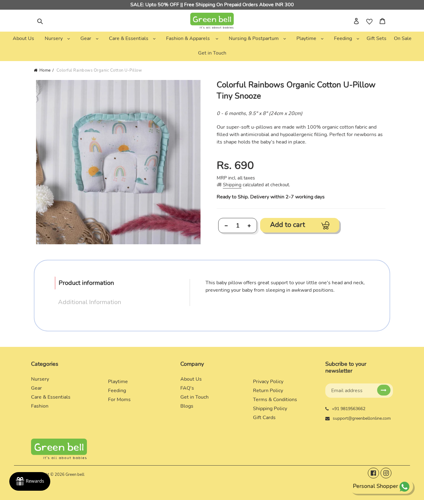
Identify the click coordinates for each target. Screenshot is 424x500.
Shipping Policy (270, 408)
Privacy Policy (268, 381)
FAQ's (187, 388)
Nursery (40, 379)
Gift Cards (264, 417)
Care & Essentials (50, 397)
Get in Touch (194, 397)
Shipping (232, 185)
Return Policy (268, 390)
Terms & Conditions (275, 399)
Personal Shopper (375, 486)
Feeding (117, 390)
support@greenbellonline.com (362, 418)
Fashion (39, 406)
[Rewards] (29, 481)
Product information (86, 283)
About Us (191, 379)
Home (45, 70)
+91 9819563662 (348, 409)
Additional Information (89, 302)
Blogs (186, 406)
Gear (36, 388)
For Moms (119, 399)
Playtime (118, 381)
